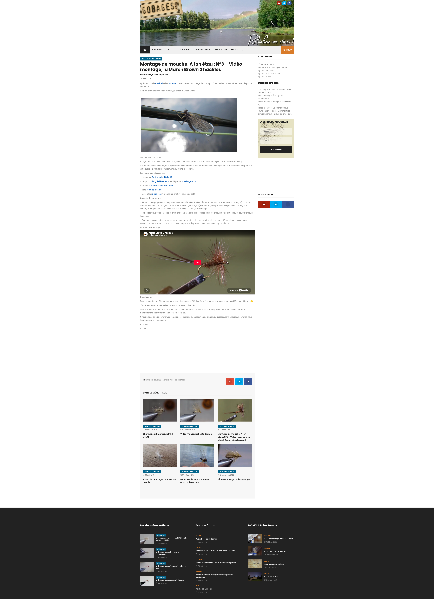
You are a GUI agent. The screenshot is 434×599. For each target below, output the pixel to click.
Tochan (199, 559)
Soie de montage (155, 190)
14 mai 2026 (162, 583)
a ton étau (153, 380)
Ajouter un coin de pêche (269, 73)
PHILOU (198, 536)
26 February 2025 (272, 555)
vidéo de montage (177, 380)
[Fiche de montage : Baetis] (255, 551)
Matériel (172, 50)
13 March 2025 (271, 542)
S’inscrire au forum (266, 64)
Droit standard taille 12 (162, 177)
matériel (159, 83)
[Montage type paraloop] (255, 563)
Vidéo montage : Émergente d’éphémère (167, 553)
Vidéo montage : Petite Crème (196, 433)
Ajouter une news (266, 70)
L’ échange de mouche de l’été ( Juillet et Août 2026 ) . (172, 539)
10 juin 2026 (162, 557)
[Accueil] (217, 22)
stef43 (266, 561)
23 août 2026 (202, 542)
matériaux (173, 83)
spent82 (267, 536)
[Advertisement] (197, 351)
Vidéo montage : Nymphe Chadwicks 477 (171, 567)
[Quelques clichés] (255, 576)
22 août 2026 (202, 592)
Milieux (234, 50)
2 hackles (156, 194)
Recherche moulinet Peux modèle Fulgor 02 (216, 562)
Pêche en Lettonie (204, 589)
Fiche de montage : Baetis (275, 551)
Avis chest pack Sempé (206, 539)
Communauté (185, 50)
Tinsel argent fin (188, 181)
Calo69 (198, 547)
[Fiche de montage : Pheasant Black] (255, 538)
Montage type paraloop (274, 564)
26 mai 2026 (162, 571)
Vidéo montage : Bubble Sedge (234, 479)
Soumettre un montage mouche (272, 67)
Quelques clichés (271, 577)
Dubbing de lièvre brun (159, 181)
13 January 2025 (272, 567)
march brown (163, 380)
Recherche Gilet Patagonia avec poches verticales (214, 575)
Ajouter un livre (264, 76)
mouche (199, 571)
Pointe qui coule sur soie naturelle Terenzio (215, 550)
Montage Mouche (203, 50)
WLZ (197, 586)
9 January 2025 (271, 580)
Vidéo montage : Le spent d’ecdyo (273, 108)
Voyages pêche (221, 50)
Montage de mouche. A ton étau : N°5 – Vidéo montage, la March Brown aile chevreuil (234, 436)
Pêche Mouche (158, 50)
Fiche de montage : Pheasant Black (278, 539)
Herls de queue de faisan (162, 185)
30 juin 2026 (162, 543)
